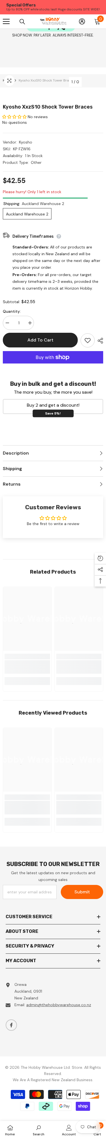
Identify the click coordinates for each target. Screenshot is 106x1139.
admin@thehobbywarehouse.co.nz (58, 1004)
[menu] (6, 21)
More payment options (53, 366)
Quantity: (12, 311)
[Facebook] (11, 1025)
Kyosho (25, 142)
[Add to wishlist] (88, 340)
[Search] (22, 21)
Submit (82, 892)
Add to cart (40, 340)
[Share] (99, 340)
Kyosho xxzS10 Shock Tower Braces (48, 107)
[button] (15, 116)
